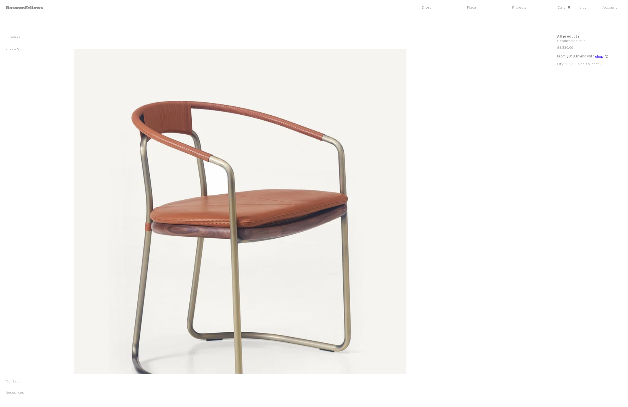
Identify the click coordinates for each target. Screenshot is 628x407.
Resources (15, 394)
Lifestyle (12, 49)
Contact (13, 382)
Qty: (560, 64)
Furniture (13, 38)
